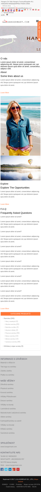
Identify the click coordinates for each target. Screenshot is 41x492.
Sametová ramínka (11, 342)
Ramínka (7, 318)
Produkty (19, 484)
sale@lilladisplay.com (25, 8)
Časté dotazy (10, 487)
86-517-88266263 (9, 8)
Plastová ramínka (10, 333)
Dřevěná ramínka (10, 324)
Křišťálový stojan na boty (12, 346)
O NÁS (12, 484)
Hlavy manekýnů (10, 321)
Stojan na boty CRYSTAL (32, 484)
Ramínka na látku (10, 327)
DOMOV (5, 484)
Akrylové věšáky (10, 330)
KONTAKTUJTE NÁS (23, 487)
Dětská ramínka (10, 339)
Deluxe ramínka (10, 336)
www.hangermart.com (14, 465)
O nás (32, 41)
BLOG (34, 487)
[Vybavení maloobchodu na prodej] (15, 23)
